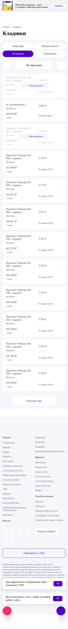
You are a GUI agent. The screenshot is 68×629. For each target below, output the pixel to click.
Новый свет (41, 467)
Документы (8, 498)
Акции (6, 452)
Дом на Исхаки (43, 486)
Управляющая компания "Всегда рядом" (15, 508)
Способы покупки (44, 496)
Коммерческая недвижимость (49, 451)
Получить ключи (11, 480)
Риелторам (8, 461)
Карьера (6, 447)
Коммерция (50, 53)
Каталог (6, 521)
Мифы (38, 490)
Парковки (40, 442)
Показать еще (34, 400)
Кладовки (18, 53)
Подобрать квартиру (13, 466)
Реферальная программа (14, 475)
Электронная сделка (12, 470)
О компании (9, 443)
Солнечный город (44, 481)
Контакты (7, 515)
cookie (27, 596)
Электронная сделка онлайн (49, 520)
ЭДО (5, 489)
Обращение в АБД (34, 553)
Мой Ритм (40, 462)
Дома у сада (41, 472)
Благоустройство (11, 503)
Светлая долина (43, 476)
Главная (6, 27)
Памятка (7, 493)
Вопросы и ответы (12, 484)
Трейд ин (40, 506)
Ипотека (39, 501)
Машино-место (50, 46)
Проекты (39, 457)
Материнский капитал (46, 511)
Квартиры (18, 46)
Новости (7, 456)
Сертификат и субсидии (47, 515)
